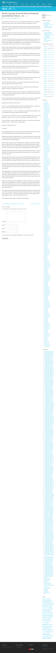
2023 (45, 48)
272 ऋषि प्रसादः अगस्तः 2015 (49, 493)
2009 (45, 78)
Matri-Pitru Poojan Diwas (46, 613)
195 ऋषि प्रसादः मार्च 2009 (48, 411)
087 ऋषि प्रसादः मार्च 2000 (48, 375)
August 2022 (46, 113)
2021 (45, 52)
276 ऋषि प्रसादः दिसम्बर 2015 (49, 497)
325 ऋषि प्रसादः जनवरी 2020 (48, 551)
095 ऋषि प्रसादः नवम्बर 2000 (48, 382)
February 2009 (47, 287)
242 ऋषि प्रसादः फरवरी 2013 (48, 461)
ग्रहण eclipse (46, 591)
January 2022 (46, 120)
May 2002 (46, 298)
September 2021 (47, 125)
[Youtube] (31, 649)
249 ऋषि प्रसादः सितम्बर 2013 (49, 468)
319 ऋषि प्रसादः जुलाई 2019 (48, 544)
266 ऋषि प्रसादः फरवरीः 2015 (49, 486)
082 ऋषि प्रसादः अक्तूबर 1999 (49, 371)
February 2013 (47, 236)
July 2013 (46, 232)
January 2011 (46, 262)
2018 (45, 59)
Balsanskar (47, 602)
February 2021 (47, 132)
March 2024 (46, 104)
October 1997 (46, 334)
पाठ (44, 593)
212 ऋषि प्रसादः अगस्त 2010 (48, 430)
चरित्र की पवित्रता (47, 23)
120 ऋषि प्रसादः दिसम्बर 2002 (49, 407)
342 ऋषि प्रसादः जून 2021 (48, 564)
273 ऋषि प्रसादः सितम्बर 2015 (49, 494)
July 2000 (46, 318)
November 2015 (47, 201)
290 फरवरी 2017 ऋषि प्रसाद (48, 513)
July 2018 (46, 166)
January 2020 (46, 146)
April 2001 (46, 311)
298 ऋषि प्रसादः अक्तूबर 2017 (49, 521)
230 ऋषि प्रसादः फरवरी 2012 (48, 448)
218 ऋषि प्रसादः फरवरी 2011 (48, 436)
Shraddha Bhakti (45, 627)
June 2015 (46, 206)
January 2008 (46, 289)
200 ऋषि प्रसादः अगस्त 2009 (48, 417)
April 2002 (46, 299)
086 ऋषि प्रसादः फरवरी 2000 (48, 374)
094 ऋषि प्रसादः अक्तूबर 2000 (49, 380)
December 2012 (47, 238)
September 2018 (47, 164)
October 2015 (46, 202)
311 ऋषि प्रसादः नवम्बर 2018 (48, 536)
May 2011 (46, 258)
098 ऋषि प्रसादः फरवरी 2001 (48, 384)
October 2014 (46, 215)
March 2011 (46, 260)
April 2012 (46, 247)
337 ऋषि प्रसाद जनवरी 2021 (48, 559)
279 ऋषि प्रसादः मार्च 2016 (48, 501)
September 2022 (47, 111)
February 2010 (47, 274)
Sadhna (37, 4)
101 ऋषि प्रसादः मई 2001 (48, 387)
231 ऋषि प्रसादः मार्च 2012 (48, 449)
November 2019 (47, 149)
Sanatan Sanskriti (45, 619)
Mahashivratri (44, 611)
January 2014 (46, 225)
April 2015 (46, 209)
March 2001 (46, 312)
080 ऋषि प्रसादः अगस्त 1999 (48, 368)
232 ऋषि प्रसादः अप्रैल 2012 (48, 450)
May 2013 (46, 234)
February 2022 (47, 119)
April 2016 (46, 196)
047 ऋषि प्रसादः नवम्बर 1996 (48, 352)
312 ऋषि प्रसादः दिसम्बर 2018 (49, 537)
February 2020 (47, 145)
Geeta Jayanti (44, 609)
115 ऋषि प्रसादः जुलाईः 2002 (48, 401)
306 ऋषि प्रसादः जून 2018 (48, 530)
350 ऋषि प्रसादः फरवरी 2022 (48, 573)
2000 (45, 87)
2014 (45, 67)
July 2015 (46, 205)
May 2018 (46, 168)
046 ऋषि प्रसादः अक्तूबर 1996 (49, 351)
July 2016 (46, 192)
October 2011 (46, 252)
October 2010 (46, 265)
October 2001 (46, 306)
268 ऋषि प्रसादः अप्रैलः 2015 (49, 489)
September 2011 (47, 253)
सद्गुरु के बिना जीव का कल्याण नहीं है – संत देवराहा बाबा (49, 35)
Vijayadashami (51, 636)
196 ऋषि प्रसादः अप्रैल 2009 (48, 412)
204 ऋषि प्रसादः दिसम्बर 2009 (49, 421)
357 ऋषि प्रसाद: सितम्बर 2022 (49, 575)
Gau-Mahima (50, 607)
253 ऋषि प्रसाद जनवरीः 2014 (48, 472)
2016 (45, 63)
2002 (45, 83)
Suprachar (49, 631)
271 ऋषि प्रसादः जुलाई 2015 (48, 492)
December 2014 (47, 213)
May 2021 (46, 129)
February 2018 (47, 172)
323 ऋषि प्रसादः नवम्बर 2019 (48, 549)
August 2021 (46, 126)
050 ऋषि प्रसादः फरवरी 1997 (48, 355)
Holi (43, 610)
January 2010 (46, 275)
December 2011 (47, 251)
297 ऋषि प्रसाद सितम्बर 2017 (48, 520)
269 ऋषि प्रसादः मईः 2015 (48, 490)
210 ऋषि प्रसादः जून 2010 (48, 427)
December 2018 (47, 161)
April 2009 (46, 285)
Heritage (43, 4)
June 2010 (46, 270)
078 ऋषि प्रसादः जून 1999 (48, 366)
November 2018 (47, 162)
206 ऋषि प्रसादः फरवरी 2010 (48, 423)
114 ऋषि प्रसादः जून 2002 (48, 400)
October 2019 (46, 150)
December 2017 (47, 174)
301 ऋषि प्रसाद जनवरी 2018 (48, 525)
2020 (45, 54)
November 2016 (47, 188)
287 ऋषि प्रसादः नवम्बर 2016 (48, 509)
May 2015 (46, 208)
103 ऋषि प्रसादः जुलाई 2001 (48, 389)
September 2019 (47, 151)
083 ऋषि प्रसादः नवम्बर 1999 (48, 372)
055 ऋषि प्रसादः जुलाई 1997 (48, 360)
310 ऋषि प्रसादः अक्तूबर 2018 (49, 534)
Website (3, 231)
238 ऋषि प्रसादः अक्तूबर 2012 (49, 457)
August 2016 (46, 191)
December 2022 (47, 108)
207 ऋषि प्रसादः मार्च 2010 (48, 424)
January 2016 (46, 199)
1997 (45, 94)
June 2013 (46, 233)
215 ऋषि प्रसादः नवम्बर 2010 (48, 433)
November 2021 (47, 122)
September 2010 (47, 267)
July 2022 (46, 114)
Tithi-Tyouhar (46, 588)
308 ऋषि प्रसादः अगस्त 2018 (48, 532)
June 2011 (46, 257)
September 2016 (47, 190)
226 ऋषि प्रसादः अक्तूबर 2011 (49, 445)
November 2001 (47, 305)
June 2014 (46, 220)
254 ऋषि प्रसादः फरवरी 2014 (48, 473)
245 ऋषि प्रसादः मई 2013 (48, 463)
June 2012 (46, 245)
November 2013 (47, 227)
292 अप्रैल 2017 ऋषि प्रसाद (48, 515)
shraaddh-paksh (49, 626)
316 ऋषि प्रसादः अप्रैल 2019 (48, 541)
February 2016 (47, 198)
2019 (45, 57)
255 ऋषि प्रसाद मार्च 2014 (48, 474)
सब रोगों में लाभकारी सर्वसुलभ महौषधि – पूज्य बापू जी (48, 33)
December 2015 (47, 200)
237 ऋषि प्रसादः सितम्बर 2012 (49, 456)
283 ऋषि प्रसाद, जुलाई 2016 (48, 505)
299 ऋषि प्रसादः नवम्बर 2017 (48, 522)
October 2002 (46, 293)
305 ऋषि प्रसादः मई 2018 (48, 529)
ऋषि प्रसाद (46, 590)
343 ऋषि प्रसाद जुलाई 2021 (48, 565)
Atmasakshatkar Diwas (46, 601)
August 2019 (46, 152)
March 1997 (46, 341)
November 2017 (47, 175)
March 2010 (46, 273)
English (45, 577)
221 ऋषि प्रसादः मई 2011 (48, 439)
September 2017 (47, 177)
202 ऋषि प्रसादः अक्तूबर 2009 (49, 419)
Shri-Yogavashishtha (46, 628)
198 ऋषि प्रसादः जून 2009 (48, 414)
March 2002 (46, 300)
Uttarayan (46, 636)
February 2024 (47, 105)
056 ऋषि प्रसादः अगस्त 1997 (48, 361)
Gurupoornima (50, 609)
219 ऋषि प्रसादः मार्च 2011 (48, 437)
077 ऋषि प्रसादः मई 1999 (48, 365)
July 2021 (46, 127)
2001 (45, 85)
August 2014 (46, 217)
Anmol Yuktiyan (46, 600)
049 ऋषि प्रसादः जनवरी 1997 (48, 354)
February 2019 (47, 158)
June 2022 (46, 115)
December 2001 (47, 304)
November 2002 (47, 292)
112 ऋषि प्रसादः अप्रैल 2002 (48, 398)
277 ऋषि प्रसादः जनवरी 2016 (48, 498)
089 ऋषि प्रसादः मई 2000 (48, 377)
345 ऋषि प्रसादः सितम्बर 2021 (49, 567)
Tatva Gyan (46, 635)
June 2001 (46, 309)
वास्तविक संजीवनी (46, 37)
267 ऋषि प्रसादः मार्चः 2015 (48, 488)
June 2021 (46, 128)
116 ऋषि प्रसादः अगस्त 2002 (48, 402)
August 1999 (46, 329)
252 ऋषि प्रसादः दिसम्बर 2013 (49, 471)
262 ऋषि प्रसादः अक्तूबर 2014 (49, 482)
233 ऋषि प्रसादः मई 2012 (48, 451)
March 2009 (46, 286)
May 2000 (46, 320)
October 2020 (46, 137)
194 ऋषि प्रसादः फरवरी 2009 (48, 410)
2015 (45, 65)
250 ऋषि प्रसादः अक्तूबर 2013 (49, 469)
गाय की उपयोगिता (46, 22)
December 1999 (47, 324)
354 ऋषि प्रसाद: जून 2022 (48, 574)
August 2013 (46, 231)
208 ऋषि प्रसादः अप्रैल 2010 (48, 425)
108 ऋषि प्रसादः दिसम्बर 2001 (49, 394)
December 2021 (47, 121)
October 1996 (46, 346)
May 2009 (46, 284)
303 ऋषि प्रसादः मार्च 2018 (48, 527)
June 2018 (46, 167)
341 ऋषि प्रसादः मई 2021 (48, 563)
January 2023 (46, 107)
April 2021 (46, 130)
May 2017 (46, 181)
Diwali (51, 606)
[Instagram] (34, 647)
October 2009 (46, 279)
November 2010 (47, 264)
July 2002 (46, 296)
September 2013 (47, 229)
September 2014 (47, 216)
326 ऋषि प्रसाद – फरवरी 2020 (49, 552)
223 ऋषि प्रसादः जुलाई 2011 (48, 442)
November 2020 (47, 135)
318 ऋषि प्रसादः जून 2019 (48, 543)
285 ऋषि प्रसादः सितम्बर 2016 (49, 507)
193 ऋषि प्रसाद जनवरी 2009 (48, 409)
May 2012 (46, 246)
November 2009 (47, 277)
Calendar (50, 4)
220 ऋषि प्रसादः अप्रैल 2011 (48, 438)
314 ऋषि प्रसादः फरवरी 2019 (48, 539)
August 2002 (46, 295)
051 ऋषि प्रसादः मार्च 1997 (48, 356)
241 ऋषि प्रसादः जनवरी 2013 (48, 460)
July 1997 (46, 338)
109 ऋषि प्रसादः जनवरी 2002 (48, 395)
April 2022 (46, 117)
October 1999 (46, 327)
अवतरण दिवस (46, 589)
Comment (4, 221)
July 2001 (46, 308)
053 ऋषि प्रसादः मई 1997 (48, 359)
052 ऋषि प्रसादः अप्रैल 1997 (48, 358)
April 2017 (46, 182)
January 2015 (46, 212)
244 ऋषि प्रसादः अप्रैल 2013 (48, 462)
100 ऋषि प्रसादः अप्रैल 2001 (48, 386)
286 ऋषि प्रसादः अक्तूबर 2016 (49, 508)
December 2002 (47, 291)
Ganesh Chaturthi (47, 578)
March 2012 (46, 248)
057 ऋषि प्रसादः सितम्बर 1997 (49, 362)
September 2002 (47, 294)
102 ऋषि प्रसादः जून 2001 (48, 388)
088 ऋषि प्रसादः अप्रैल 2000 (48, 376)
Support (11, 647)
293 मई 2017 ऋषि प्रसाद (48, 516)
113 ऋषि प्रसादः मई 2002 (48, 399)
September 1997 (47, 335)
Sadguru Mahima (46, 617)
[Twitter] (31, 647)
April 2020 (46, 143)
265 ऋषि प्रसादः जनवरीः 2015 (49, 485)
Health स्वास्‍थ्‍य (46, 580)
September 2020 (47, 138)
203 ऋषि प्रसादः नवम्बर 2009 (48, 420)
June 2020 (46, 141)
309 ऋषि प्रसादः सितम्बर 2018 (49, 533)
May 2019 (46, 155)
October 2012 (46, 240)
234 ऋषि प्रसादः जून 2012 (48, 453)
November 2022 (47, 109)
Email (3, 228)
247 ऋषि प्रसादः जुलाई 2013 (48, 466)
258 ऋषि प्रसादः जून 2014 (48, 478)
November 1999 (47, 326)
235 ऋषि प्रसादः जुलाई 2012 (48, 454)
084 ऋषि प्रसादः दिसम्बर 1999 (49, 373)
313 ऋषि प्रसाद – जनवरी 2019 (49, 538)
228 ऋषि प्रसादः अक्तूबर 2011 (49, 446)
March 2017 (46, 184)
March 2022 (46, 118)
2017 (45, 61)
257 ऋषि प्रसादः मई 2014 (48, 477)
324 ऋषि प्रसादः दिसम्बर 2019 (49, 550)
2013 (45, 70)
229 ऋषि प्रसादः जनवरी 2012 (48, 447)
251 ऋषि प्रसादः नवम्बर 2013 (48, 470)
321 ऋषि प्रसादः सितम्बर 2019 (49, 546)
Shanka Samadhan (47, 583)
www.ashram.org (19, 647)
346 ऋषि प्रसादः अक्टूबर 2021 (49, 568)
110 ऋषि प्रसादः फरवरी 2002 (48, 396)
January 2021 (46, 133)
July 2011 (46, 256)
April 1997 (46, 340)
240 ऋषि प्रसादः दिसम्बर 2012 (49, 459)
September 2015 (47, 203)
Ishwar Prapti (47, 610)
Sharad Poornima (47, 584)
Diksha (48, 606)
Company (4, 647)
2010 (45, 76)
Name (3, 225)
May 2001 (46, 310)
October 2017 (46, 176)
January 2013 (46, 237)
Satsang (45, 581)
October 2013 (46, 228)
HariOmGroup (45, 646)
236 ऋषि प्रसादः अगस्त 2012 (48, 455)
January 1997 (46, 343)
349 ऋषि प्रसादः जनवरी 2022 (48, 572)
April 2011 (46, 259)
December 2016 (47, 187)
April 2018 (46, 169)
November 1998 (47, 333)
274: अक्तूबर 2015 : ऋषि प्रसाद (49, 495)
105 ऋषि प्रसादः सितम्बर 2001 (49, 390)
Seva (48, 621)
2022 (45, 50)
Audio (22, 4)
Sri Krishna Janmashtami (48, 630)
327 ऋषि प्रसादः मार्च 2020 (48, 553)
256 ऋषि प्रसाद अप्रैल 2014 (48, 475)
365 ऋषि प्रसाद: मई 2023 (48, 576)
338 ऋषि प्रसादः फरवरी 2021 (48, 560)
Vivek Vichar (46, 638)
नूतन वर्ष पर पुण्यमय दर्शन (47, 27)
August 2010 (46, 268)
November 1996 (47, 345)
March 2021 (46, 131)
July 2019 (46, 153)
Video (27, 4)
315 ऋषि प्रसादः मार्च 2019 (48, 540)
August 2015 (46, 204)
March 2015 (46, 210)
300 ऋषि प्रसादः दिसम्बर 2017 (49, 524)
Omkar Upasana (44, 614)
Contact (7, 647)
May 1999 (46, 332)
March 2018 (46, 170)
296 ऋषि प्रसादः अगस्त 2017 (48, 519)
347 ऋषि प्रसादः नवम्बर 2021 (48, 569)
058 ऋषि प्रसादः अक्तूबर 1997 (49, 363)
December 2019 (47, 147)
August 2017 (46, 178)
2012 (45, 72)
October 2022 (46, 110)
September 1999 (47, 328)
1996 (45, 96)
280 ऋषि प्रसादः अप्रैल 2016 (48, 502)
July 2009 (46, 282)
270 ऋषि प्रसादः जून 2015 (48, 491)
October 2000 (46, 317)
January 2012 (46, 250)
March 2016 (46, 197)
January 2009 (46, 288)
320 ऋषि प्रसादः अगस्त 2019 (48, 545)
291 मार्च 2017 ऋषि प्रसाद (48, 514)
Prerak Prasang (47, 616)
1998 (45, 91)
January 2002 (46, 303)
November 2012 (47, 239)
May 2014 (46, 221)
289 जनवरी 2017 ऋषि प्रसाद (48, 512)
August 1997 (46, 336)
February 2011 (47, 261)
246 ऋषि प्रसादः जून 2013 (48, 465)
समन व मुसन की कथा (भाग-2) (35, 203)
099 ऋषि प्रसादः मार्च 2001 (48, 385)
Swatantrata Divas (47, 587)
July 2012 (46, 244)
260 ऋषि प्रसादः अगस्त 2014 (48, 480)
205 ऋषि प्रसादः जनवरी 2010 (48, 422)
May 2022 (46, 116)
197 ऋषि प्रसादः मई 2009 (48, 413)
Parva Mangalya (50, 614)
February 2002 (47, 301)
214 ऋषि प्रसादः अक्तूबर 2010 (49, 432)
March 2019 (46, 157)
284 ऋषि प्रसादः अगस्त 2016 (48, 506)
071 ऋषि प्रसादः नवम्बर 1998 (48, 364)
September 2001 (47, 307)
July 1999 (46, 330)
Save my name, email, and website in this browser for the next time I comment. (18, 235)
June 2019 (46, 154)
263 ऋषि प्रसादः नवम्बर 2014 (48, 483)
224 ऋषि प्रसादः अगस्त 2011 (48, 443)
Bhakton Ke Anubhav (49, 604)
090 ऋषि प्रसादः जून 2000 (48, 378)
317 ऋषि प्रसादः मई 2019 (48, 542)
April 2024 (46, 103)
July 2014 (46, 218)
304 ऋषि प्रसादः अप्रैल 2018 (48, 528)
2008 (45, 81)
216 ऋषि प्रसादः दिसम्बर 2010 (49, 434)
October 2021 (46, 123)
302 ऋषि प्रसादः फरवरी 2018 (48, 526)
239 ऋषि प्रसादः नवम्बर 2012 (48, 458)
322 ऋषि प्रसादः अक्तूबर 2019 (49, 548)
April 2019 (46, 156)
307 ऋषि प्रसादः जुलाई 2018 (48, 531)
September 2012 (47, 241)
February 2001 (47, 314)
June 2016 (46, 193)
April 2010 (46, 272)
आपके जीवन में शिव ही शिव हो (48, 26)
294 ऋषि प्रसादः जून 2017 (48, 517)
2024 (45, 46)
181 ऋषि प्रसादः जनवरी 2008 (48, 408)
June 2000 (46, 319)
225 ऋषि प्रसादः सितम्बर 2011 (49, 444)
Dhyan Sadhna (44, 606)
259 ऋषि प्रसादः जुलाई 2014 (48, 479)
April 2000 (46, 321)
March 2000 (46, 322)
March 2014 (46, 223)
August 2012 (46, 243)
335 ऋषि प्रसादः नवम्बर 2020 (48, 557)
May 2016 (46, 194)
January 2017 (46, 186)
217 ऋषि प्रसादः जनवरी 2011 (48, 435)
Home (10, 4)
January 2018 (46, 173)
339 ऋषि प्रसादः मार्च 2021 (48, 561)
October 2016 (46, 189)
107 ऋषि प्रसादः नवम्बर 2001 (48, 392)
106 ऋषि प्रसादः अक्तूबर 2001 (49, 391)
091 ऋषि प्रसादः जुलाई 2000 (48, 379)
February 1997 (47, 342)
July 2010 (46, 269)
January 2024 (46, 106)
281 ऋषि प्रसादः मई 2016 (48, 503)
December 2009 (47, 276)
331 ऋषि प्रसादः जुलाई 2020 (48, 556)
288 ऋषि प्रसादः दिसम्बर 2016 (49, 510)
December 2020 (47, 134)
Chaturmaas (50, 605)
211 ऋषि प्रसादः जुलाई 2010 (48, 429)
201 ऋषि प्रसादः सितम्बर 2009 (49, 418)
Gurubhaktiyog (11, 18)
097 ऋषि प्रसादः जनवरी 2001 (48, 383)
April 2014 (46, 222)
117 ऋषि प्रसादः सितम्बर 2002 (49, 403)
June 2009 (46, 283)
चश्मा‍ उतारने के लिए (47, 592)
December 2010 (47, 263)
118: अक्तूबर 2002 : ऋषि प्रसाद (49, 404)
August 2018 (46, 165)
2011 (45, 74)
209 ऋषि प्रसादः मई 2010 (48, 426)
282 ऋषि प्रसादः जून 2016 (48, 504)
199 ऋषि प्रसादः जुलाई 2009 (48, 415)
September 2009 (47, 280)
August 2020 (46, 139)
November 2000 (47, 316)
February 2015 (47, 211)
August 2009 (46, 281)
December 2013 (47, 226)
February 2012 (47, 249)
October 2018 (46, 163)
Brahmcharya (45, 605)
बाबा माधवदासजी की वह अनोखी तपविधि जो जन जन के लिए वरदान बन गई (13, 203)
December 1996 (47, 344)
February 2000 (47, 323)
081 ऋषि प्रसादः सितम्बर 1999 (49, 370)
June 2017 (46, 180)
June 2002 (46, 297)
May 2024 (46, 102)
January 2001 (46, 315)
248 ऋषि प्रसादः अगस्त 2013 (48, 467)
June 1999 (46, 331)
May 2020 (46, 142)
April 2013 (46, 235)
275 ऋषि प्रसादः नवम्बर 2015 (48, 496)
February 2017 (47, 185)
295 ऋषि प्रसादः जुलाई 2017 (48, 518)
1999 (45, 89)
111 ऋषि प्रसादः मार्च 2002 (48, 397)
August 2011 (46, 255)
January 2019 (46, 160)
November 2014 (47, 214)
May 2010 (46, 271)
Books (32, 4)
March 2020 (46, 144)
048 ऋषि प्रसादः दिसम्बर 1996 (49, 353)
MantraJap (49, 611)
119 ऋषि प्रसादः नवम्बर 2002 (48, 406)
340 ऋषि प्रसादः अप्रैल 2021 (48, 562)
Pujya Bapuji (16, 4)
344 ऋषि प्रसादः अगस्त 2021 (48, 566)
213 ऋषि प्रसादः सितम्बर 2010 (49, 431)
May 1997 (46, 339)
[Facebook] (29, 647)
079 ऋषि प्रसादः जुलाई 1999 (48, 367)
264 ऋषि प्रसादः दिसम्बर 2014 (49, 484)
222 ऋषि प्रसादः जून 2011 (48, 441)
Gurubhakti (18, 18)
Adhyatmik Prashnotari (46, 598)
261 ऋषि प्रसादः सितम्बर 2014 (49, 481)
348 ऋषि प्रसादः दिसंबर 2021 (48, 571)
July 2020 (46, 140)
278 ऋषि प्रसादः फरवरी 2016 (48, 500)
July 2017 (46, 179)
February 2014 (47, 224)
